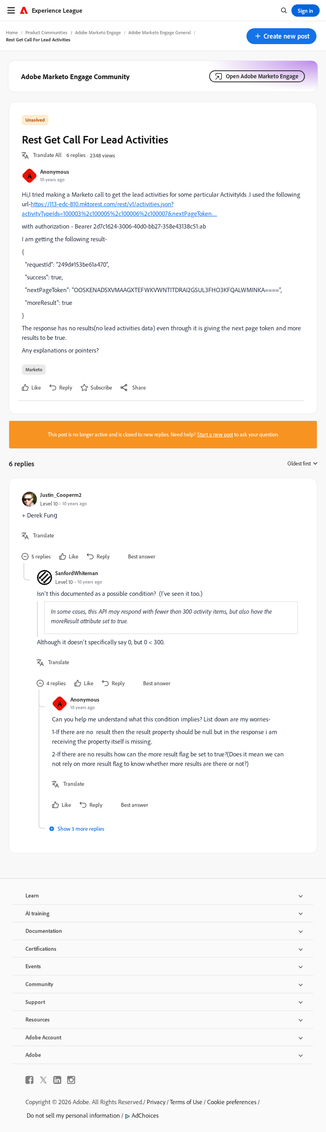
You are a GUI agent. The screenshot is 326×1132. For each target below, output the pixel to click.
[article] (161, 527)
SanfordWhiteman (76, 573)
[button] (281, 36)
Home (12, 32)
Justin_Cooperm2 (61, 494)
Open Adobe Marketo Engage (262, 76)
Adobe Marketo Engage (98, 32)
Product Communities (46, 32)
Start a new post (215, 434)
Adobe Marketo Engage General (159, 32)
